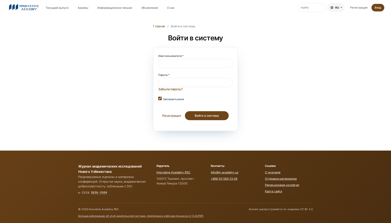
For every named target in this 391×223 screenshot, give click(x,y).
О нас (171, 7)
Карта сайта (273, 191)
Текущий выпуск (57, 7)
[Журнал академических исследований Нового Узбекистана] (23, 7)
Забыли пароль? (170, 89)
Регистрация (359, 7)
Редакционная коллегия (282, 185)
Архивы (83, 7)
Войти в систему (207, 115)
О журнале (272, 172)
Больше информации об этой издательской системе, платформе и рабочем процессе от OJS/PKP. (141, 215)
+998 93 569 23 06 (224, 178)
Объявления (149, 7)
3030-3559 (99, 192)
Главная (159, 26)
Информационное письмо (114, 7)
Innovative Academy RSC (173, 172)
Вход (378, 7)
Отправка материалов (281, 178)
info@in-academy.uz (224, 172)
